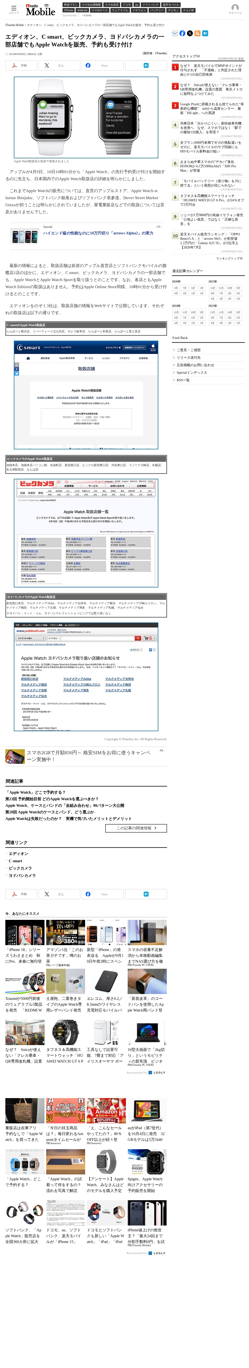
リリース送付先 (189, 357)
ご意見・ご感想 (189, 350)
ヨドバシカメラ (22, 875)
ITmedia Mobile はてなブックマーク (205, 32)
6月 (193, 288)
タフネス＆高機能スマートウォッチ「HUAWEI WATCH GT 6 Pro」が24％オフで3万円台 (212, 200)
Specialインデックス (192, 372)
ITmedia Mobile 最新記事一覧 (198, 32)
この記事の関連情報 (133, 828)
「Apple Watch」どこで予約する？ (35, 792)
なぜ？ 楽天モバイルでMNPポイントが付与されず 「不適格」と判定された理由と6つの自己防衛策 (211, 70)
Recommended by (137, 1072)
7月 (185, 288)
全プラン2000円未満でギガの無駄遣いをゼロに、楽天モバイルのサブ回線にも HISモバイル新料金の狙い (210, 147)
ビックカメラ (20, 868)
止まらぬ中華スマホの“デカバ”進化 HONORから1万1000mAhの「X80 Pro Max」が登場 (209, 166)
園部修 (148, 53)
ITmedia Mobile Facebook (182, 32)
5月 (202, 288)
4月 (176, 293)
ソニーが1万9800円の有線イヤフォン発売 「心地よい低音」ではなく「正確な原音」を (213, 219)
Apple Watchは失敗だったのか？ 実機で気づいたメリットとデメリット (68, 819)
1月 (202, 293)
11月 (221, 288)
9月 (238, 288)
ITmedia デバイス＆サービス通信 (175, 32)
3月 (185, 293)
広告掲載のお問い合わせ (195, 365)
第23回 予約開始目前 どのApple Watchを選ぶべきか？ (52, 799)
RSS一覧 (183, 380)
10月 (229, 288)
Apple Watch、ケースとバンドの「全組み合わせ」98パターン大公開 (64, 805)
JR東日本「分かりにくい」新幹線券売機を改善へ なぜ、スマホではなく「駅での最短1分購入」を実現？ (210, 128)
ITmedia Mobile (14, 25)
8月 (176, 288)
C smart (15, 861)
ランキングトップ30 (229, 258)
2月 (193, 293)
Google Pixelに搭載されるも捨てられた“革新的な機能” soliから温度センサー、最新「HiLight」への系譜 (212, 108)
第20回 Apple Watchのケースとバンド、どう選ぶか (49, 812)
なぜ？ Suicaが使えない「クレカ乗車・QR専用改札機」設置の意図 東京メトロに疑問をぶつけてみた (211, 89)
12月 (212, 288)
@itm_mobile (190, 32)
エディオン (18, 854)
